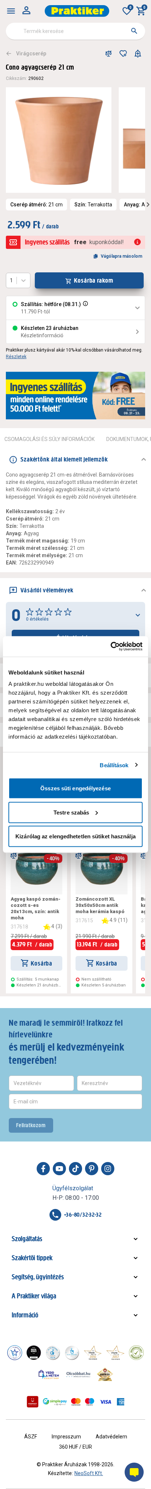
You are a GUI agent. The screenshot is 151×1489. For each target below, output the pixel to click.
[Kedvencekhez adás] (123, 53)
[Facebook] (43, 1168)
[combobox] (75, 31)
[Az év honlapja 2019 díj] (72, 1352)
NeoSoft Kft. (88, 1473)
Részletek (16, 356)
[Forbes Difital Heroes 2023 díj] (33, 1352)
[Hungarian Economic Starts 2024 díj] (14, 1352)
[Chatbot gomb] (134, 1472)
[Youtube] (59, 1168)
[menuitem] (11, 11)
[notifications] (137, 53)
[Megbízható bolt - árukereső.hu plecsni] (136, 1352)
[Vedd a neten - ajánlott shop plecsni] (48, 1374)
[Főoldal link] (77, 11)
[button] (84, 308)
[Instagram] (107, 1168)
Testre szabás (71, 812)
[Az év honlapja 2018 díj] (52, 1352)
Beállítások (114, 765)
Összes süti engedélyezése (75, 788)
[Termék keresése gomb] (134, 30)
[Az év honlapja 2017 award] (115, 1352)
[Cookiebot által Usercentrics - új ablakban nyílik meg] (110, 646)
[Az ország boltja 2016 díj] (93, 1352)
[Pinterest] (91, 1168)
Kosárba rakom (93, 280)
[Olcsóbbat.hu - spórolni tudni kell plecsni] (78, 1374)
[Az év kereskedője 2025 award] (105, 1374)
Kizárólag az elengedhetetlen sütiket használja (75, 836)
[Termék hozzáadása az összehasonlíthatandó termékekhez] (108, 53)
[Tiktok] (75, 1168)
